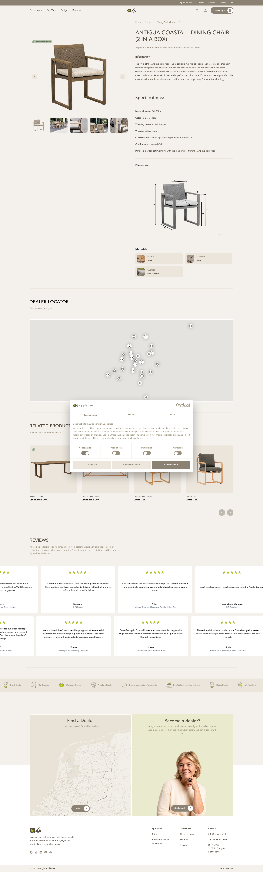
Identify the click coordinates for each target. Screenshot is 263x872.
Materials (76, 10)
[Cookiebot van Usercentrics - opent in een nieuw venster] (178, 405)
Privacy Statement (225, 868)
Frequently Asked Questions (160, 841)
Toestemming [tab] (90, 415)
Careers (223, 3)
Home (138, 22)
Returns (155, 834)
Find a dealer (188, 3)
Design (64, 10)
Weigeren (92, 464)
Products (149, 22)
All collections (187, 834)
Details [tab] (131, 414)
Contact (211, 3)
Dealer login (219, 10)
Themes (184, 840)
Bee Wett (51, 10)
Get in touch (179, 808)
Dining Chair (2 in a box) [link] (168, 22)
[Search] (197, 10)
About (201, 3)
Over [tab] (172, 414)
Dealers (78, 808)
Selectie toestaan (131, 464)
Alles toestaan (171, 464)
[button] (146, 397)
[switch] (116, 453)
